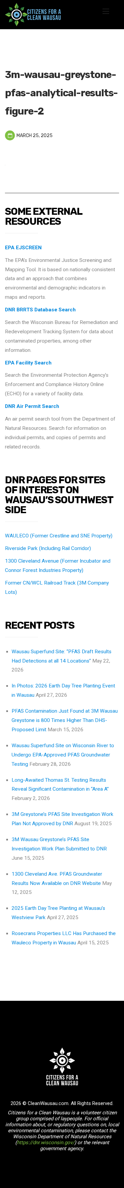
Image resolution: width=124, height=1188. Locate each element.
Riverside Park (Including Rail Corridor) (48, 548)
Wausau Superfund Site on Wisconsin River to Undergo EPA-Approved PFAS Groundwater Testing (63, 755)
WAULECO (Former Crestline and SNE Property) (58, 536)
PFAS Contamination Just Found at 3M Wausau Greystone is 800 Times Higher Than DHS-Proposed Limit (65, 720)
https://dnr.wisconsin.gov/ (45, 1143)
